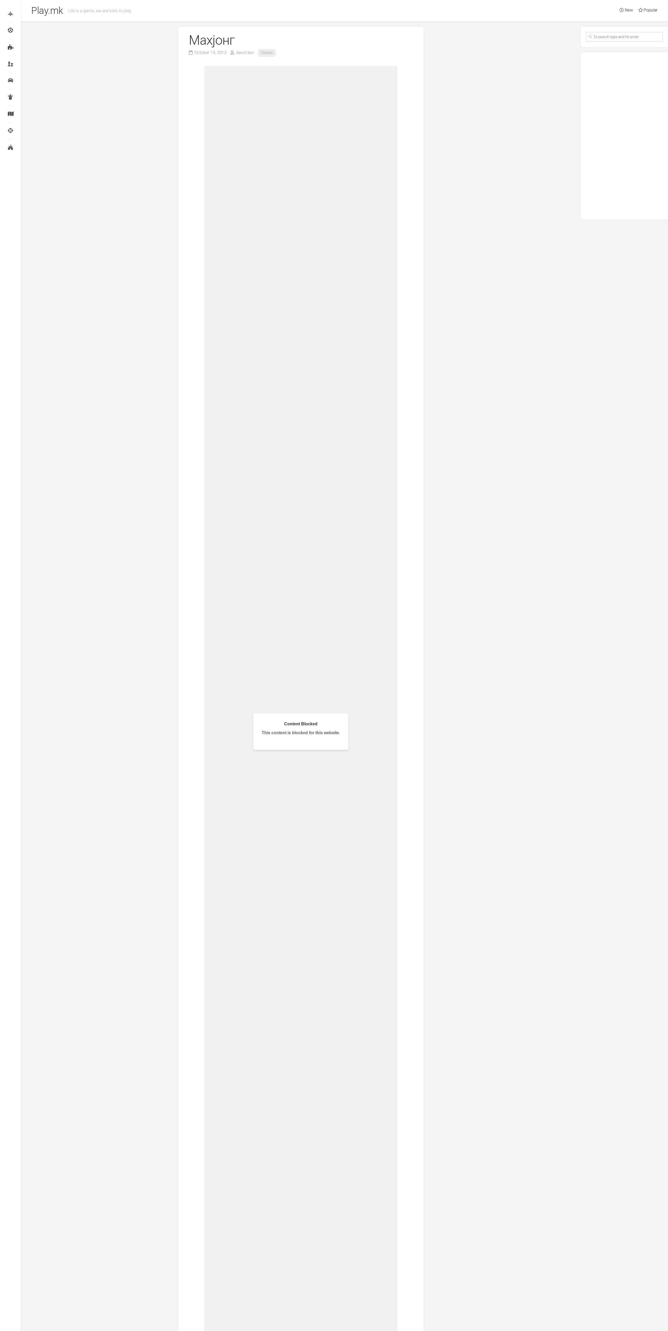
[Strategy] (10, 147)
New (628, 10)
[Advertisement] (624, 135)
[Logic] (10, 47)
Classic (266, 52)
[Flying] (10, 13)
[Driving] (10, 80)
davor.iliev (245, 52)
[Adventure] (10, 114)
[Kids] (10, 97)
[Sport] (10, 30)
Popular (650, 10)
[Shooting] (10, 130)
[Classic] (10, 63)
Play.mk (47, 10)
